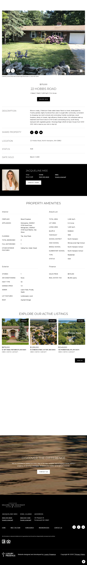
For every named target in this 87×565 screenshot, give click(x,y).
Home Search (29, 527)
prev (8, 71)
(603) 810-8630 (44, 177)
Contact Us (58, 527)
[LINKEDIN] (83, 527)
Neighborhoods (44, 527)
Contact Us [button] (43, 472)
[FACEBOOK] (74, 527)
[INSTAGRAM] (78, 527)
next (13, 71)
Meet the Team (15, 527)
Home (4, 527)
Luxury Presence (50, 554)
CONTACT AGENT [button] (33, 182)
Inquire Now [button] (43, 99)
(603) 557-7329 (25, 518)
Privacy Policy (80, 554)
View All (80, 360)
